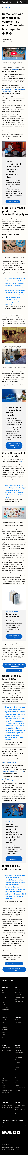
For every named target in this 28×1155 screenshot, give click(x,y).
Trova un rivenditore (20, 1109)
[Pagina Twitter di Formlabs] (7, 1132)
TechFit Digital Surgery (8, 780)
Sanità (17, 1060)
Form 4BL (4, 997)
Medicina (4, 1032)
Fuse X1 (3, 1002)
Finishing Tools (19, 1001)
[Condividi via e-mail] (10, 33)
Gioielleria (17, 1067)
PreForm (17, 1020)
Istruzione (17, 1062)
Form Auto (4, 1000)
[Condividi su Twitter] (7, 33)
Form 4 (3, 990)
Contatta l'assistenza (7, 1105)
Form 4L (4, 995)
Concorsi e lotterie (11, 1149)
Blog (3, 1083)
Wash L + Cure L (19, 995)
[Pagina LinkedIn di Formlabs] (18, 1132)
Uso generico (5, 1024)
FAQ (18, 1149)
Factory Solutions (6, 1050)
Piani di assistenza (6, 1047)
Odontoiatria (5, 1029)
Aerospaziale (18, 1055)
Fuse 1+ (3, 1005)
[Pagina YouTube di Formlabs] (14, 1132)
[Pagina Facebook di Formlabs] (3, 1132)
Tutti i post (8, 7)
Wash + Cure (18, 992)
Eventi (3, 1087)
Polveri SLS (4, 1022)
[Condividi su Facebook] (3, 33)
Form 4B (4, 992)
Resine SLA (4, 1020)
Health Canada (12, 762)
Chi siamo (17, 1080)
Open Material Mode (7, 1037)
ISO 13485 (15, 271)
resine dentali (15, 69)
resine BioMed (6, 64)
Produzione (18, 1050)
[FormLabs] (6, 2)
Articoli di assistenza (7, 1107)
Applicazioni (5, 1080)
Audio (16, 1069)
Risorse (3, 1085)
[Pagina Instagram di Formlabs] (10, 1132)
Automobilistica (19, 1052)
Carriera (17, 1083)
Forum (3, 1094)
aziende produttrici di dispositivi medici (13, 771)
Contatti (17, 1090)
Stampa (17, 1085)
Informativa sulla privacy (7, 1147)
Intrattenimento (19, 1065)
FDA (4, 762)
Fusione (4, 1034)
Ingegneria (4, 1027)
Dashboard (18, 1022)
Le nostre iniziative (20, 1087)
